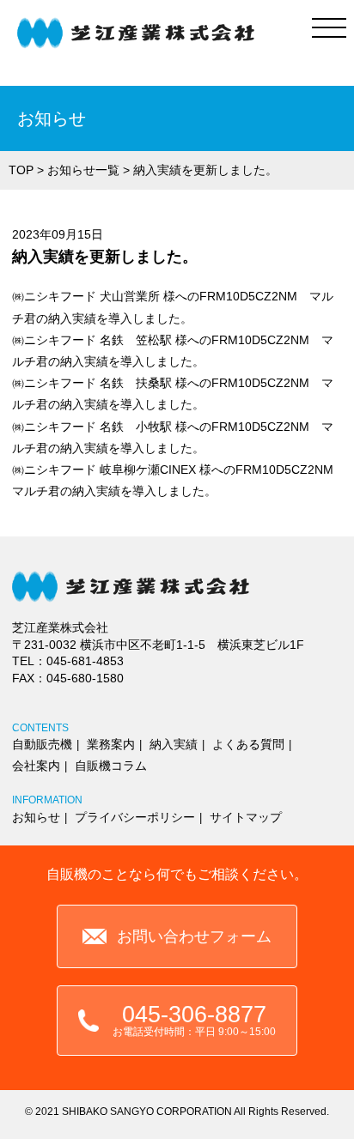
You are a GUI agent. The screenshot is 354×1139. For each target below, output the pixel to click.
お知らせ (36, 817)
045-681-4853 (85, 661)
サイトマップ (246, 817)
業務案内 (111, 744)
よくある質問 (248, 744)
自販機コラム (111, 765)
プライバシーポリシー (135, 817)
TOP (21, 170)
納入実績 (174, 744)
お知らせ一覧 (83, 170)
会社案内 (36, 765)
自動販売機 (42, 744)
